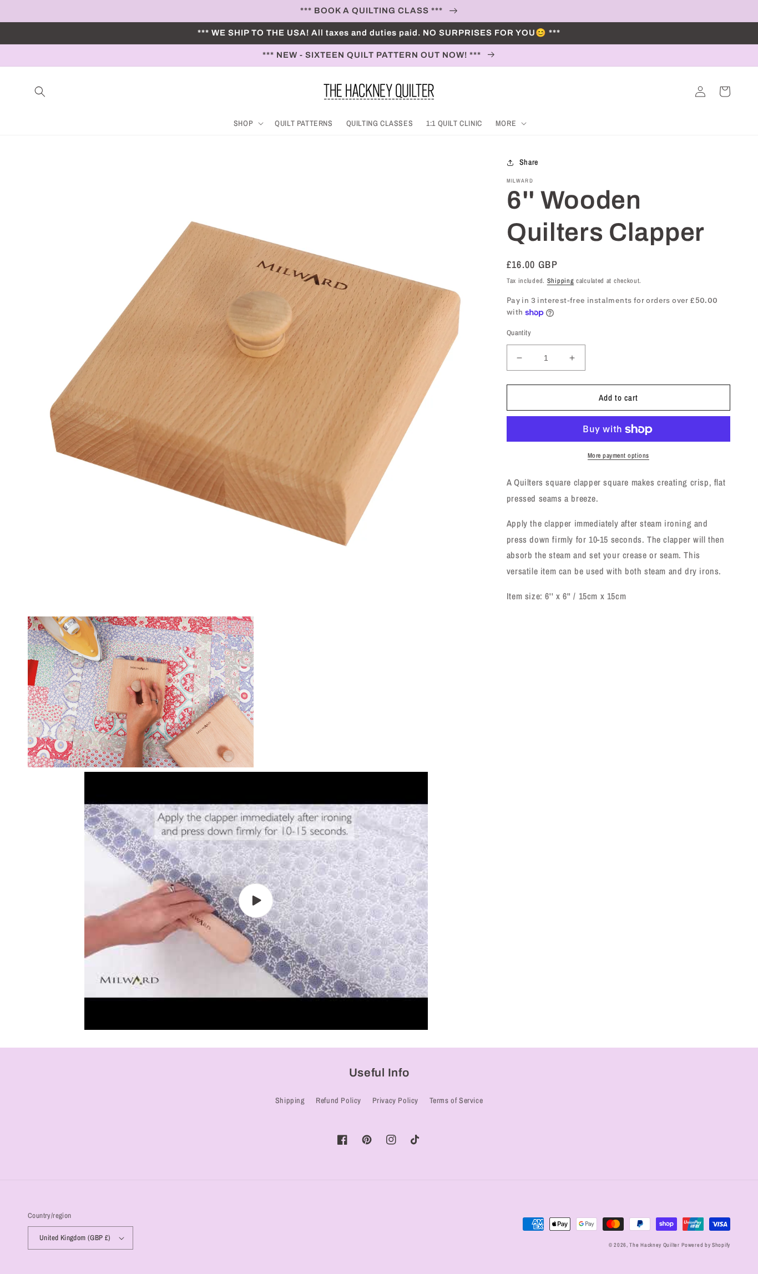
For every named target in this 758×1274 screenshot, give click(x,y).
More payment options (618, 456)
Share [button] (528, 162)
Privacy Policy (395, 1100)
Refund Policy (338, 1100)
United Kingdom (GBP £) (75, 1237)
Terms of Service (456, 1100)
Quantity (519, 332)
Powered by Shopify (705, 1244)
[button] (40, 91)
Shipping (560, 280)
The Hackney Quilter (654, 1244)
